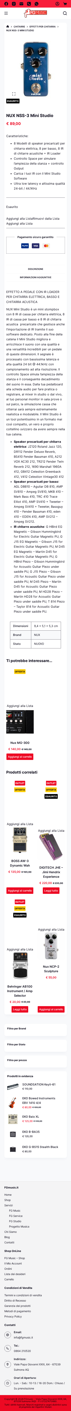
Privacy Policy (13, 1316)
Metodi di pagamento (17, 1311)
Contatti (9, 1242)
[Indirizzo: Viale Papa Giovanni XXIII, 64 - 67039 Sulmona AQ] (7, 1364)
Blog (7, 1237)
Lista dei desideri (14, 1274)
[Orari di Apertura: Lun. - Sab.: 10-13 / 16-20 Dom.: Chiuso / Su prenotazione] (7, 1383)
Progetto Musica (19, 1226)
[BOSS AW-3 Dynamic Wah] (20, 840)
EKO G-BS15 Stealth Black (40, 1147)
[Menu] (6, 13)
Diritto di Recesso (15, 1300)
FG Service (16, 1215)
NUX (37, 635)
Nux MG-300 (20, 743)
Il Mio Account (13, 1263)
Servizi (8, 1205)
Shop (7, 1200)
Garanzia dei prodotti (17, 1305)
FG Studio (15, 1221)
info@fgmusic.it (23, 1337)
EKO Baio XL (30, 1116)
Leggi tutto (51, 890)
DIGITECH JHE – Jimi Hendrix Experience (51, 872)
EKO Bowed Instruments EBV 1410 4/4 (38, 1100)
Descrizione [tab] (35, 269)
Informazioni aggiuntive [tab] (35, 277)
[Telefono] (29, 4)
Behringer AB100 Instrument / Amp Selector (20, 991)
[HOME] (7, 26)
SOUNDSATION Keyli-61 (38, 1084)
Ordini (8, 1268)
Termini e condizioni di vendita (23, 1295)
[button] (32, 218)
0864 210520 (22, 1350)
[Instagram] (14, 4)
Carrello (9, 1279)
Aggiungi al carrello (20, 756)
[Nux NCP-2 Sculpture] (51, 946)
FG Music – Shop (14, 1258)
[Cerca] (65, 13)
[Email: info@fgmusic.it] (7, 1335)
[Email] (21, 4)
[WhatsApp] (36, 4)
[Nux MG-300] (20, 722)
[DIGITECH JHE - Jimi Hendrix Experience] (51, 846)
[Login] (57, 4)
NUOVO (39, 644)
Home (8, 1194)
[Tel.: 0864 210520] (7, 1348)
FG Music (14, 1210)
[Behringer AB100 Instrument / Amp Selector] (20, 965)
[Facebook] (6, 4)
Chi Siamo (10, 1231)
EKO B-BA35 (31, 1132)
